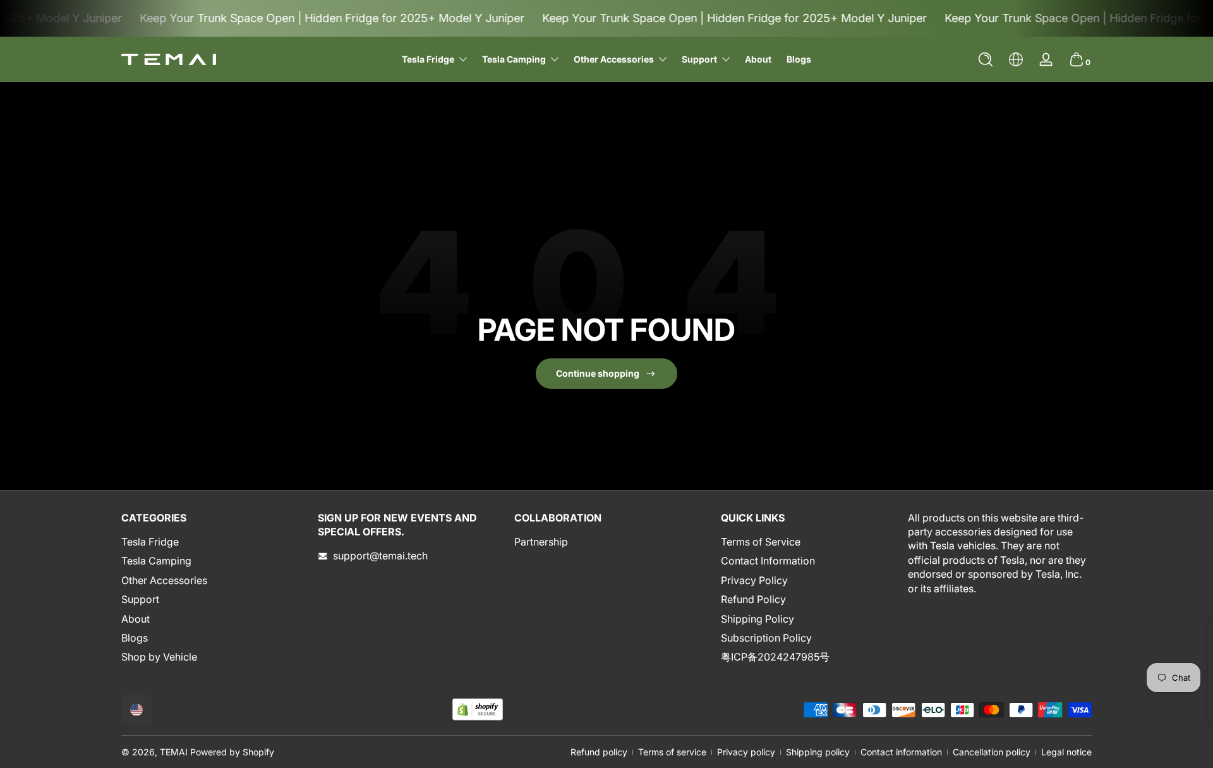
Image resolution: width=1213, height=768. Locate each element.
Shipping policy (818, 752)
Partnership (541, 541)
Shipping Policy (757, 619)
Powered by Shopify (232, 752)
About (135, 619)
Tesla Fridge (150, 541)
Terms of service (672, 752)
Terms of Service (760, 541)
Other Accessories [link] (614, 59)
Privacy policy (746, 752)
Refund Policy (753, 599)
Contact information (901, 752)
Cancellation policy (991, 752)
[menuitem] (213, 542)
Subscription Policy (766, 637)
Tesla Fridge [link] (428, 59)
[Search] (985, 59)
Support (699, 59)
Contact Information (768, 560)
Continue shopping (597, 373)
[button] (985, 59)
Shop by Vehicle (159, 656)
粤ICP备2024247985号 (775, 656)
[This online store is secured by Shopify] (477, 709)
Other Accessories (164, 580)
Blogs (134, 637)
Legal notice (1066, 752)
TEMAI (174, 752)
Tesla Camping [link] (514, 59)
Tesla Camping (156, 560)
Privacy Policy (754, 580)
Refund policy (598, 752)
